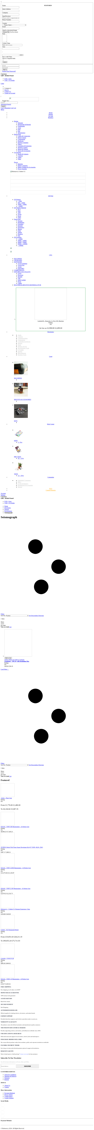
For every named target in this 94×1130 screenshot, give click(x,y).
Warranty (7, 1078)
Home (6, 506)
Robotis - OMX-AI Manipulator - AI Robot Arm (15, 979)
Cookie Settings (9, 1098)
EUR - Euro (7, 79)
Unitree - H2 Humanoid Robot (10, 930)
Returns (6, 1079)
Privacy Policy (8, 1095)
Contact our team (24, 1054)
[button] (9, 659)
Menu (2, 109)
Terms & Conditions (10, 1074)
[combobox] (9, 103)
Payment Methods (9, 1093)
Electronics (7, 508)
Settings (3, 495)
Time (3, 47)
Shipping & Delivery (10, 1076)
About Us (7, 1085)
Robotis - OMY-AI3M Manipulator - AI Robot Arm (16, 868)
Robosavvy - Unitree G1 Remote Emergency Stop (15, 909)
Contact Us (7, 91)
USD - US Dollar (9, 80)
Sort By (3, 615)
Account (3, 493)
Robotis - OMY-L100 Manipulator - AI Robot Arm (15, 888)
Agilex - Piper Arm (6, 798)
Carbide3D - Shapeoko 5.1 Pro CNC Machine (51, 321)
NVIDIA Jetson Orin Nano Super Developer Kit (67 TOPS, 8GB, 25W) (22, 847)
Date (3, 45)
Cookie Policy (8, 1096)
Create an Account (9, 93)
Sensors (6, 509)
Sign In (6, 90)
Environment (8, 511)
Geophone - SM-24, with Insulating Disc (16, 661)
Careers (6, 1087)
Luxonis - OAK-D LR (7, 958)
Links (2, 83)
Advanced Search (6, 104)
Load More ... (5, 669)
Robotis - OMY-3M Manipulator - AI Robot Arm (15, 826)
